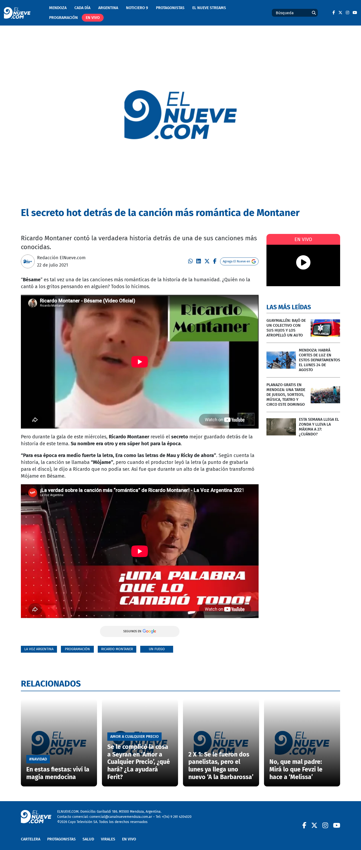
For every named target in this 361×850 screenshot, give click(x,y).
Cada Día (82, 7)
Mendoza (58, 7)
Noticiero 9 (137, 7)
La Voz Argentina (39, 649)
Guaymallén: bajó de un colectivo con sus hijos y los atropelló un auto (286, 327)
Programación (63, 17)
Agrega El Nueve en (236, 261)
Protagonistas (170, 7)
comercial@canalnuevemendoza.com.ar (120, 817)
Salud (88, 839)
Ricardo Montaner (117, 649)
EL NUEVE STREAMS (209, 7)
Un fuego (157, 649)
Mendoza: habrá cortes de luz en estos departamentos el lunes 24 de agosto (319, 360)
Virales (108, 839)
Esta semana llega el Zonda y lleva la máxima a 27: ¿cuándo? (319, 426)
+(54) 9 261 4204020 (177, 817)
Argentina (108, 7)
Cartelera (30, 839)
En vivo (93, 17)
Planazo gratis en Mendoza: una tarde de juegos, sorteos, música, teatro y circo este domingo (285, 394)
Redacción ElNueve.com (61, 257)
